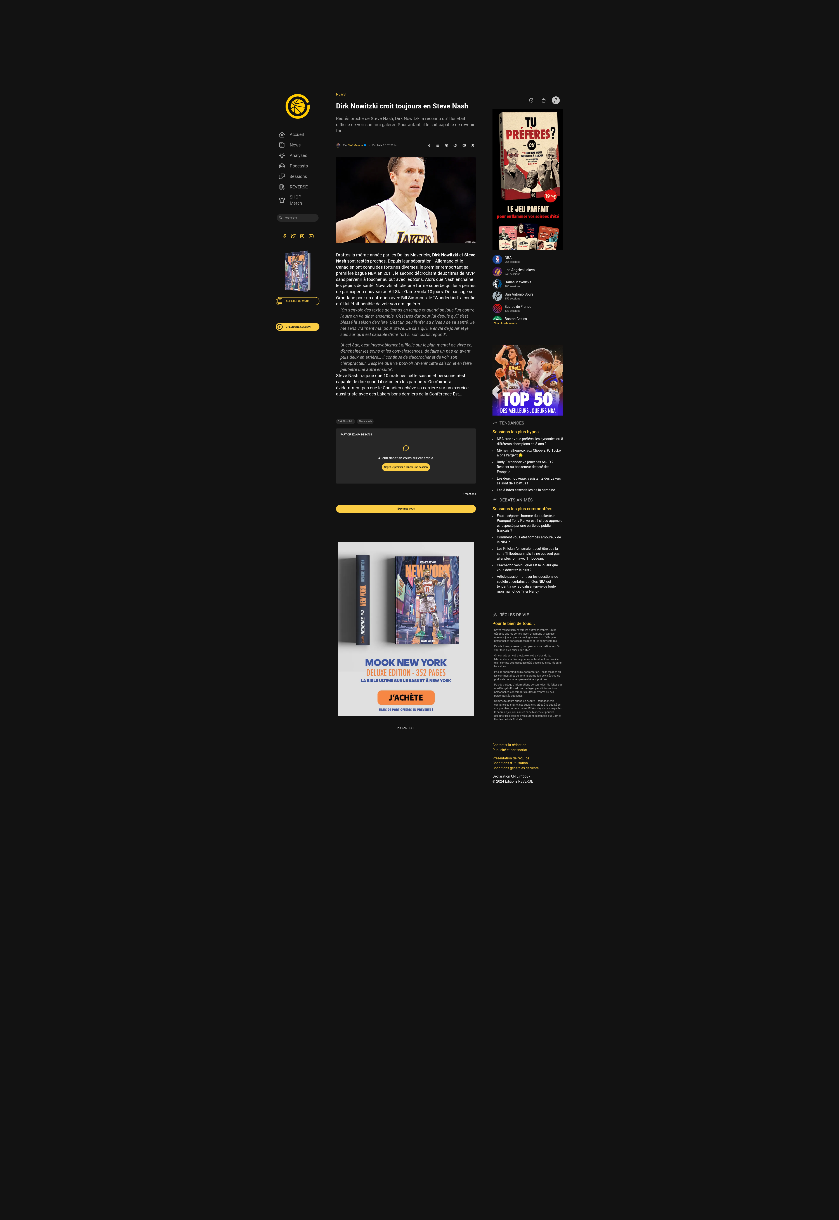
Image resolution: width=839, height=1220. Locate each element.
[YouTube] (311, 236)
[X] (473, 146)
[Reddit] (455, 146)
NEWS (341, 94)
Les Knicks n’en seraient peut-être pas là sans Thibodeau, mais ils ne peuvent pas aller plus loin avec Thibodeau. (528, 553)
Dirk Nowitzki (345, 421)
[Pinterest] (447, 146)
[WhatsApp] (438, 146)
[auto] (531, 100)
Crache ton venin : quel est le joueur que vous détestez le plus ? (527, 567)
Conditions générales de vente (515, 768)
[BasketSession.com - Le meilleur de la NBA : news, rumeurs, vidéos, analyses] (297, 106)
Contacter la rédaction (509, 745)
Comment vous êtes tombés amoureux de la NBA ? (529, 539)
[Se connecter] (556, 100)
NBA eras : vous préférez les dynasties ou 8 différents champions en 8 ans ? (530, 441)
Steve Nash (365, 421)
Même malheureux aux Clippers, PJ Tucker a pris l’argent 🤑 (529, 452)
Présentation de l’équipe (510, 758)
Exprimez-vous (406, 508)
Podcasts (299, 166)
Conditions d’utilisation (510, 763)
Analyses (298, 155)
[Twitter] (293, 236)
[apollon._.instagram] (302, 236)
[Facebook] (429, 146)
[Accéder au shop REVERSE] (544, 100)
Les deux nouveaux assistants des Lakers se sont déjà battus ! (529, 480)
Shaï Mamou (356, 145)
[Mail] (464, 146)
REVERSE (299, 187)
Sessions (298, 176)
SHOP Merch (296, 200)
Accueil (297, 134)
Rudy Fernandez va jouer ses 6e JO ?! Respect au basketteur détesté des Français (525, 467)
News (295, 145)
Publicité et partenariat (509, 750)
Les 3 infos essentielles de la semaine (526, 490)
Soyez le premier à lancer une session (406, 467)
